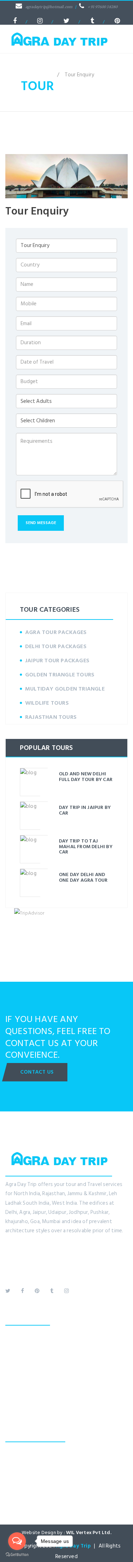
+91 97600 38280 (102, 7)
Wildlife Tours (47, 702)
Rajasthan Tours (51, 717)
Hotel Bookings (23, 1351)
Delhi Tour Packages (56, 646)
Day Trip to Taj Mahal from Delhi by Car (85, 846)
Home (12, 1333)
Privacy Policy (21, 1398)
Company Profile (24, 1342)
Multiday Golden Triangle (65, 688)
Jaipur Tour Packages (57, 660)
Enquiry (13, 1379)
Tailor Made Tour (25, 1370)
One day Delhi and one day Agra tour (83, 877)
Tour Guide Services (28, 1361)
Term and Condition (28, 1407)
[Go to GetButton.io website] (17, 1554)
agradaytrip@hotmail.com (49, 7)
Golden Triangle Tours (59, 674)
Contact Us (37, 1072)
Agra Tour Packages (56, 632)
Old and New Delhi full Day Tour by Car (85, 776)
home (45, 74)
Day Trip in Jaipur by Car (85, 810)
